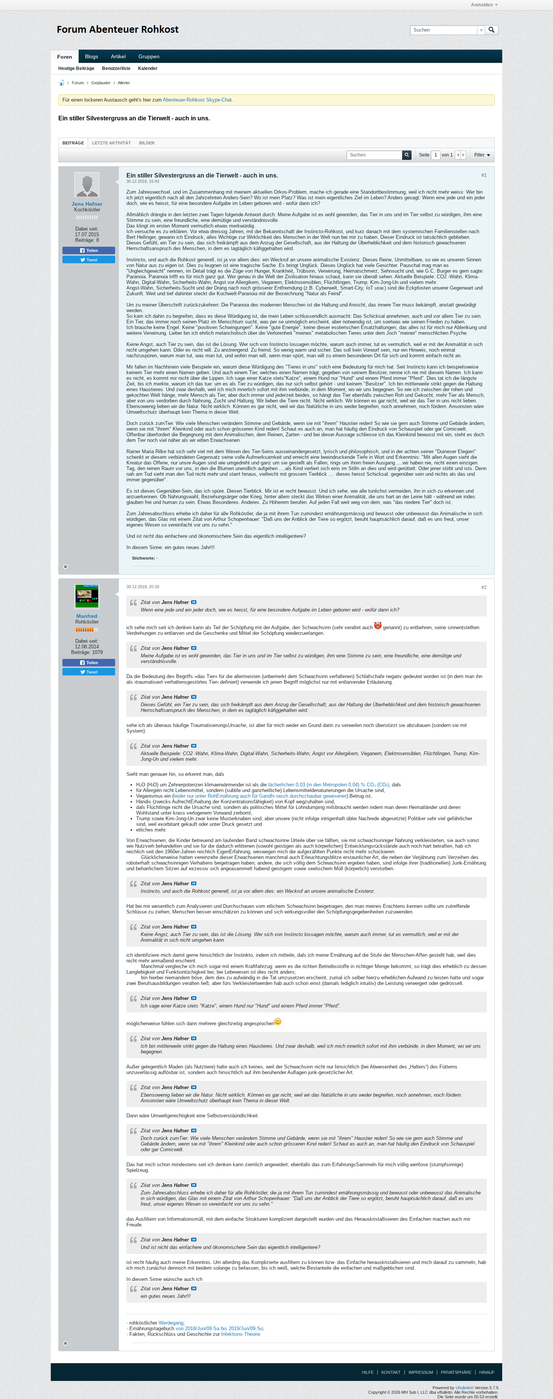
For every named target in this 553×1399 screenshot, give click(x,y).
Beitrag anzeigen (193, 602)
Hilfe (368, 1372)
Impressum (421, 1372)
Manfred (86, 616)
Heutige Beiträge (76, 68)
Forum (78, 82)
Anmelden (482, 5)
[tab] (73, 143)
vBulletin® (465, 1387)
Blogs (91, 56)
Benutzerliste (116, 68)
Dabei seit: (87, 229)
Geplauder (101, 82)
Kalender (148, 68)
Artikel (118, 56)
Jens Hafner (86, 204)
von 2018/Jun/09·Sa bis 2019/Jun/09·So (219, 1328)
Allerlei (123, 82)
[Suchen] (491, 30)
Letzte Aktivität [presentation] (111, 143)
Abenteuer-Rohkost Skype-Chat (197, 100)
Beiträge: (85, 240)
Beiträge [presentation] (73, 143)
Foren (64, 57)
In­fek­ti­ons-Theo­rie (240, 1334)
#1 (484, 175)
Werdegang (171, 1323)
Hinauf (487, 1372)
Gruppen (149, 56)
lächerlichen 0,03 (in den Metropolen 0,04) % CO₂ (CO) (328, 785)
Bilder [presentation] (147, 143)
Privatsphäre (456, 1372)
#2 (484, 587)
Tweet (91, 259)
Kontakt (391, 1372)
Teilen (91, 250)
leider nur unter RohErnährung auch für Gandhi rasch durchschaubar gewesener (260, 796)
